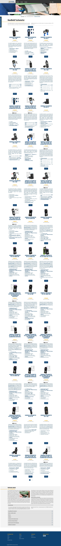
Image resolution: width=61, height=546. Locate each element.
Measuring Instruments (30, 16)
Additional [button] (9, 516)
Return (20, 537)
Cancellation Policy (9, 540)
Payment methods (21, 538)
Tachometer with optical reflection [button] (12, 520)
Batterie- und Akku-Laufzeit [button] (12, 513)
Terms (8, 538)
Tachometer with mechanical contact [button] (13, 518)
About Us (32, 535)
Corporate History (33, 537)
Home (25, 16)
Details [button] (15, 56)
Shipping (20, 535)
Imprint (8, 535)
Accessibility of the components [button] (12, 511)
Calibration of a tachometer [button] (12, 524)
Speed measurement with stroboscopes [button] (13, 522)
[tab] (30, 505)
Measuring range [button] (10, 505)
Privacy (8, 537)
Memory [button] (9, 515)
